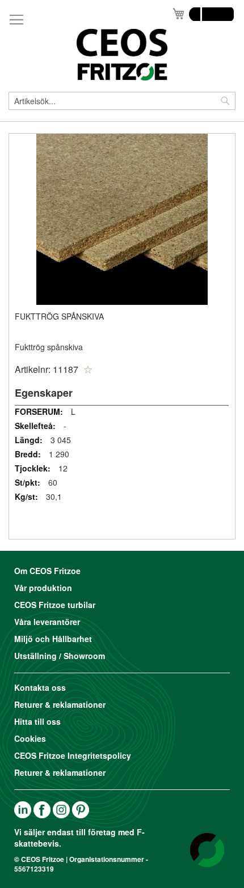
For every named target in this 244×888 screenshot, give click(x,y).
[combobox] (122, 101)
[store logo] (122, 54)
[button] (88, 369)
